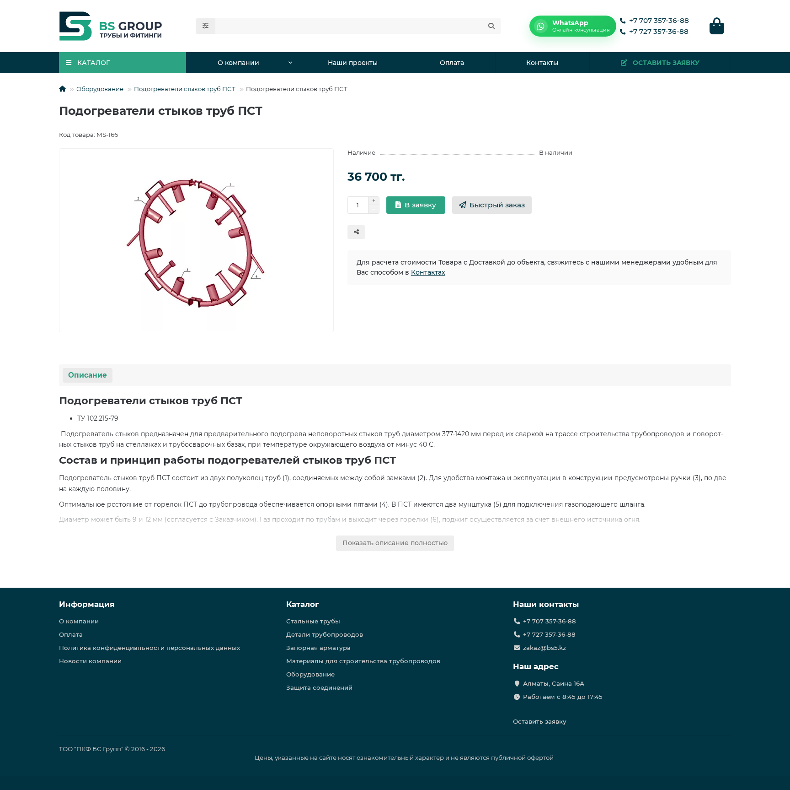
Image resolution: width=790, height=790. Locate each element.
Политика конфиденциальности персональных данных (149, 647)
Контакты (542, 63)
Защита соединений (319, 687)
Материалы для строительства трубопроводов (363, 661)
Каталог (302, 604)
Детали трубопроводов (324, 634)
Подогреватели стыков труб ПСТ (184, 88)
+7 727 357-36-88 (659, 31)
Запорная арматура (318, 647)
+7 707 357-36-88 (659, 20)
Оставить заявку (539, 721)
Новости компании (90, 661)
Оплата (452, 63)
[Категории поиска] (205, 26)
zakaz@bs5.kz (544, 647)
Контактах (428, 272)
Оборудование (99, 88)
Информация (87, 604)
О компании (238, 63)
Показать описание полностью (395, 543)
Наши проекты (353, 63)
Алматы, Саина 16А (553, 683)
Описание (87, 375)
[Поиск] (491, 26)
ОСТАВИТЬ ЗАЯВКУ (666, 63)
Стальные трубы (313, 621)
